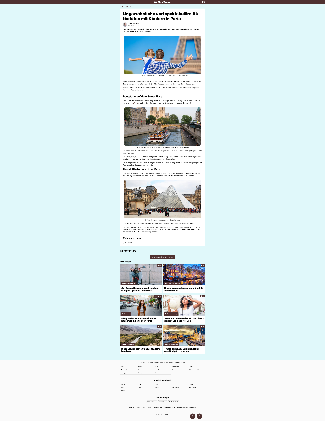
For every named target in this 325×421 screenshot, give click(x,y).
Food (122, 387)
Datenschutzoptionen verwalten (186, 407)
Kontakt (150, 407)
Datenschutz (158, 407)
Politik (140, 366)
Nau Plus (157, 369)
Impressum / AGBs (169, 407)
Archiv (157, 373)
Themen (140, 373)
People (191, 366)
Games (174, 369)
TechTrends (192, 387)
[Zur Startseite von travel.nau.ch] (162, 2)
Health (123, 384)
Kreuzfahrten (135, 103)
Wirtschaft (124, 369)
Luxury (174, 384)
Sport (156, 366)
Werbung (131, 407)
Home (123, 7)
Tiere (139, 387)
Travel (157, 387)
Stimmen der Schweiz (195, 369)
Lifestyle (123, 373)
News (122, 366)
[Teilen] (192, 416)
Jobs (143, 407)
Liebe (156, 384)
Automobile (175, 387)
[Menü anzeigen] (203, 2)
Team (138, 407)
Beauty (123, 390)
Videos (140, 369)
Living (139, 384)
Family (191, 384)
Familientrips (131, 7)
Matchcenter (175, 366)
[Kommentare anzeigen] (199, 416)
